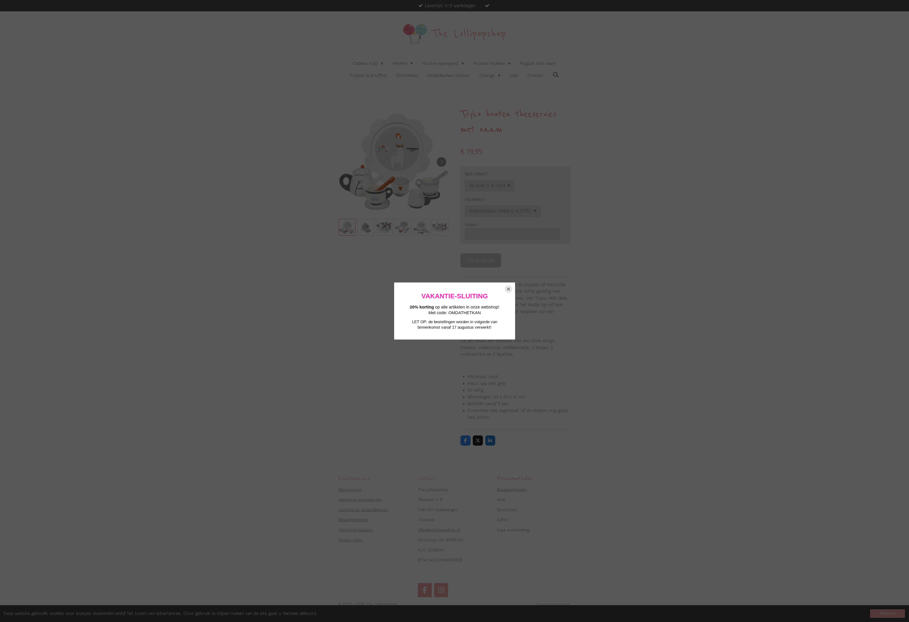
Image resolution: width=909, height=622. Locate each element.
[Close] (508, 289)
